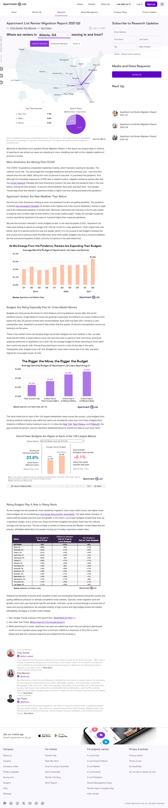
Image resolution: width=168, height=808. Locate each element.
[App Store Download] (44, 736)
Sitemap (7, 793)
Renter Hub (50, 755)
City (115, 47)
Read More (47, 667)
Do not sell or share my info (142, 771)
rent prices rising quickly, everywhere (57, 514)
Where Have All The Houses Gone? (46, 622)
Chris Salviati (16, 28)
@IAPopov (24, 702)
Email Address (120, 32)
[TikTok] (42, 803)
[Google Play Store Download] (61, 736)
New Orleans (79, 424)
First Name (118, 39)
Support (7, 782)
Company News (120, 12)
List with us (122, 4)
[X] (23, 803)
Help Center (93, 793)
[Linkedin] (11, 803)
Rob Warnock (30, 28)
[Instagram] (36, 803)
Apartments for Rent (63, 617)
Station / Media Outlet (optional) (127, 54)
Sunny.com (8, 777)
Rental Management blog (99, 782)
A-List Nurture (94, 771)
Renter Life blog (53, 777)
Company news (10, 766)
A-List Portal (93, 755)
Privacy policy (136, 755)
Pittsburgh (95, 424)
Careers (7, 760)
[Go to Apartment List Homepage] (14, 4)
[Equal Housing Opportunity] (4, 803)
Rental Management (89, 12)
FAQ (5, 788)
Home (14, 12)
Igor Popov (46, 28)
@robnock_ (25, 676)
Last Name (143, 39)
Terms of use (135, 760)
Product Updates (149, 12)
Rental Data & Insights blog (100, 788)
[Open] (68, 35)
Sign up (151, 4)
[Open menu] (162, 4)
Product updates (11, 771)
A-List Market (93, 766)
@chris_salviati (26, 656)
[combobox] (52, 35)
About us (7, 755)
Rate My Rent (51, 760)
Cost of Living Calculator (57, 766)
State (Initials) (145, 47)
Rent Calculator (52, 771)
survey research (17, 182)
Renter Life (36, 12)
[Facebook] (17, 803)
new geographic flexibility (27, 206)
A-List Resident (94, 777)
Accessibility (135, 766)
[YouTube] (30, 803)
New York (67, 424)
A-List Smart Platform (97, 760)
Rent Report (51, 782)
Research (61, 12)
